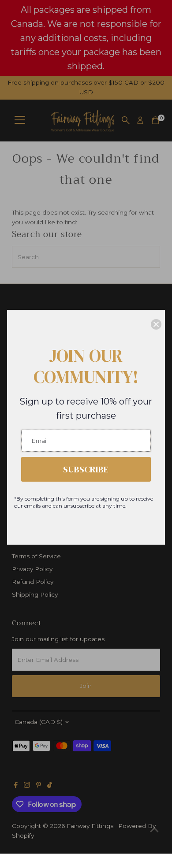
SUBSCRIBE (85, 469)
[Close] (156, 324)
